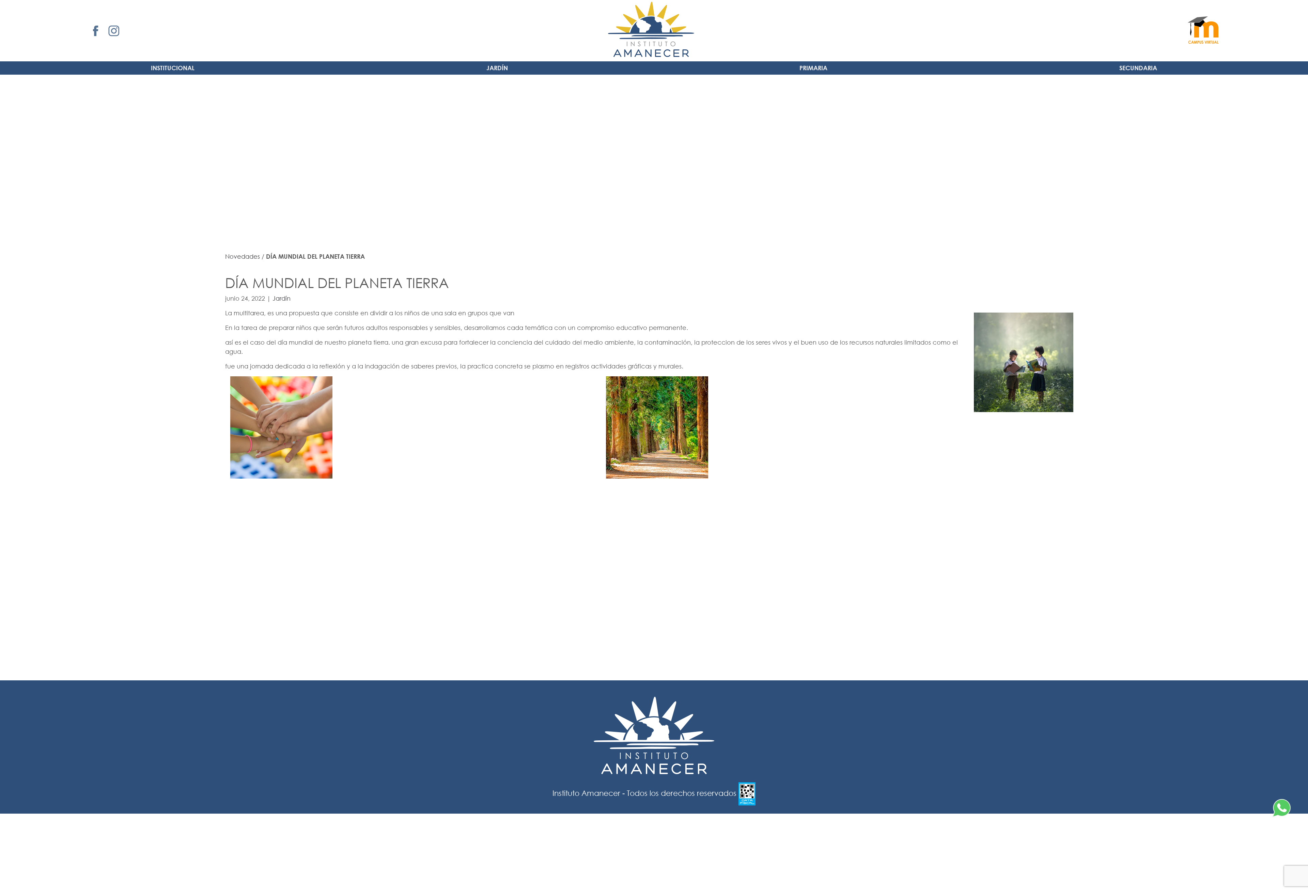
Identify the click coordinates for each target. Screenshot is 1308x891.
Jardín (497, 68)
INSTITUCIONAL (172, 68)
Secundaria (1138, 68)
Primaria (813, 68)
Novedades (242, 256)
